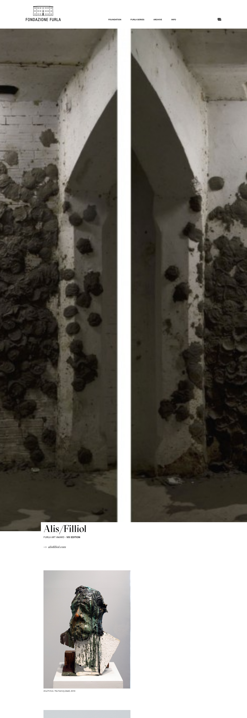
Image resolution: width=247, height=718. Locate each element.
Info (173, 19)
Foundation (114, 19)
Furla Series (137, 19)
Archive (157, 19)
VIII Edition (73, 537)
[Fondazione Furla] (66, 13)
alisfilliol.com (57, 547)
